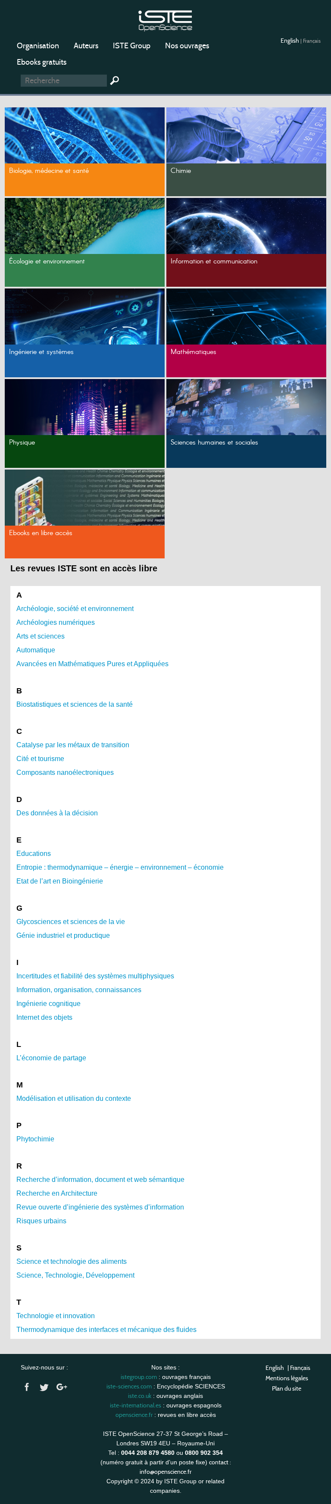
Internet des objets (44, 1017)
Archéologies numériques (55, 622)
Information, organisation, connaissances (78, 989)
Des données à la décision (57, 813)
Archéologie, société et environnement (75, 608)
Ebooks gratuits (41, 62)
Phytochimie (35, 1139)
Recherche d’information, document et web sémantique (100, 1179)
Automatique (35, 650)
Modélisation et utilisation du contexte (73, 1098)
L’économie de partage (51, 1058)
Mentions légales (286, 1378)
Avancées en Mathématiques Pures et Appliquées (92, 663)
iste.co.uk (139, 1396)
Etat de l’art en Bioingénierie (59, 881)
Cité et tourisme (40, 758)
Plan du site (286, 1388)
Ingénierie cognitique (48, 1003)
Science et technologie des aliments (71, 1261)
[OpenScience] (165, 19)
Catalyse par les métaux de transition (72, 745)
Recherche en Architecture (56, 1193)
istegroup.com (139, 1377)
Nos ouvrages (187, 45)
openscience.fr (134, 1415)
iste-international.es (135, 1405)
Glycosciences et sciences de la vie (70, 921)
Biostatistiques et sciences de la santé (74, 704)
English (290, 40)
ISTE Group (131, 45)
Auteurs (86, 45)
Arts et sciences (40, 636)
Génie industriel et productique (63, 935)
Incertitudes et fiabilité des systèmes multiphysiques (95, 976)
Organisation (38, 45)
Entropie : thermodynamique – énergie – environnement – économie (120, 867)
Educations (33, 853)
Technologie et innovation (55, 1315)
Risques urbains (41, 1221)
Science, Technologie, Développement (75, 1275)
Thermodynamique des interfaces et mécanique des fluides (106, 1329)
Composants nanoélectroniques (65, 772)
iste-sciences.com (129, 1386)
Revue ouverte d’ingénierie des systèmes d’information (100, 1207)
